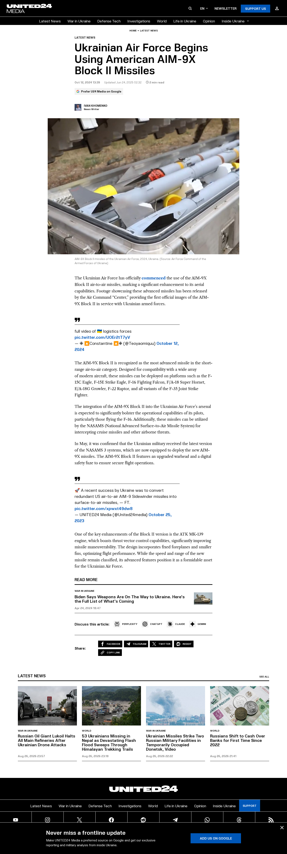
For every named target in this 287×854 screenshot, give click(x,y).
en (202, 8)
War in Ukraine (79, 20)
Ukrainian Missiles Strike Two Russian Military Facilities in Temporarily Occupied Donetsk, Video (175, 742)
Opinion (209, 20)
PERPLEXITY (129, 624)
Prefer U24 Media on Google (101, 91)
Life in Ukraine (184, 20)
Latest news (149, 30)
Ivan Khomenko (95, 106)
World (162, 20)
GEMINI (201, 624)
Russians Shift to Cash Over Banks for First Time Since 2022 (237, 740)
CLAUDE (180, 624)
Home (133, 30)
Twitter (164, 644)
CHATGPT (156, 624)
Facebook (113, 644)
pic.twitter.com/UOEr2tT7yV (102, 337)
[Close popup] (282, 828)
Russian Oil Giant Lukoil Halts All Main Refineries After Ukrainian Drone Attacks (46, 740)
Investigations (138, 20)
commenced (154, 278)
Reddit (187, 644)
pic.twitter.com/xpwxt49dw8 (104, 508)
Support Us (255, 8)
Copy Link (113, 652)
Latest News (50, 20)
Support (250, 806)
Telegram (139, 644)
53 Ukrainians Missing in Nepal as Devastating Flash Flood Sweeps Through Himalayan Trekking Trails (109, 742)
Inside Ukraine (233, 20)
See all (264, 676)
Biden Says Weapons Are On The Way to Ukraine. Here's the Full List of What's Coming (130, 599)
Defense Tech (109, 20)
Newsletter (226, 8)
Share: (80, 648)
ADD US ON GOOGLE (216, 838)
